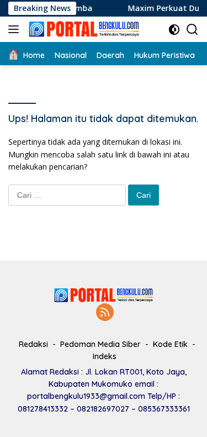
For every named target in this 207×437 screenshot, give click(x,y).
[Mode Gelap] (174, 29)
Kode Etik (170, 344)
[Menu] (15, 29)
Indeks (104, 356)
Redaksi (33, 344)
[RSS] (105, 313)
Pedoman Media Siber (100, 344)
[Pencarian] (192, 29)
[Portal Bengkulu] (82, 29)
